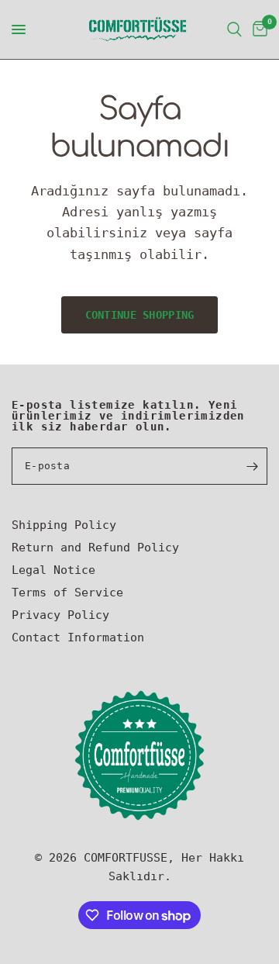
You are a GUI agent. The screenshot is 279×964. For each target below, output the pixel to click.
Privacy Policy (60, 615)
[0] (257, 29)
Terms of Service (67, 592)
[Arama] (234, 29)
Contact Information (78, 637)
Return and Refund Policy (95, 548)
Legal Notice (53, 570)
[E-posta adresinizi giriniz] (251, 466)
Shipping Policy (64, 525)
